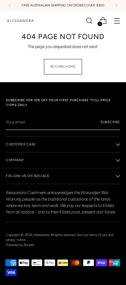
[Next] (116, 5)
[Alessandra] (20, 20)
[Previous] (10, 5)
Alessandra (41, 235)
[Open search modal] (89, 20)
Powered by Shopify (20, 245)
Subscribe (110, 122)
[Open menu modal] (116, 20)
